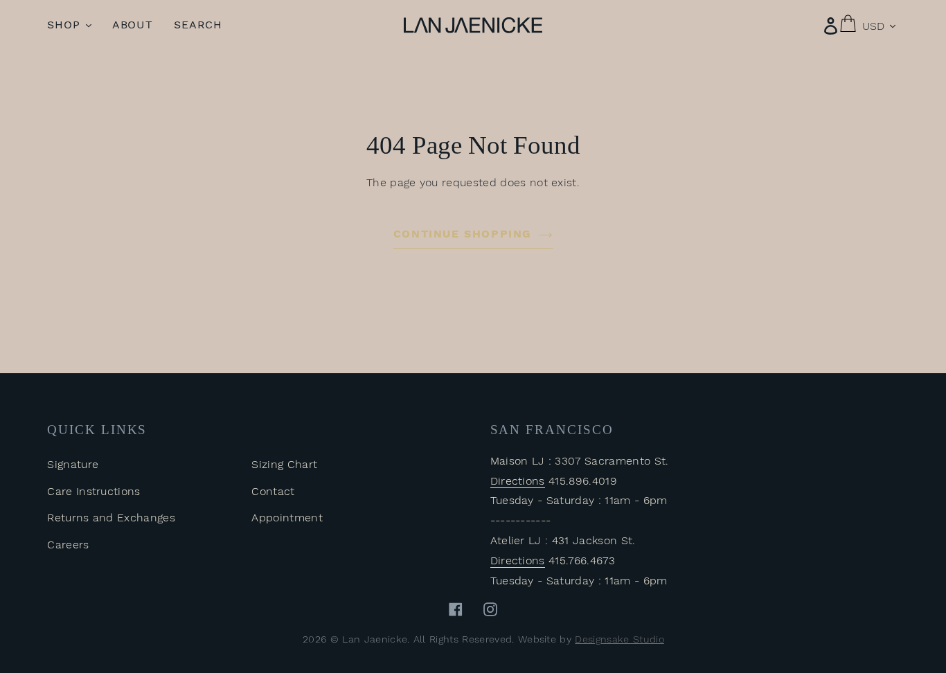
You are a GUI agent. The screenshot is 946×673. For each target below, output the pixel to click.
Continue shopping (462, 233)
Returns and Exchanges (111, 517)
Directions (517, 480)
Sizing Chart (284, 464)
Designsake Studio (619, 639)
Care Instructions (93, 491)
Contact (272, 491)
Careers (68, 544)
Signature (72, 464)
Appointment (287, 517)
